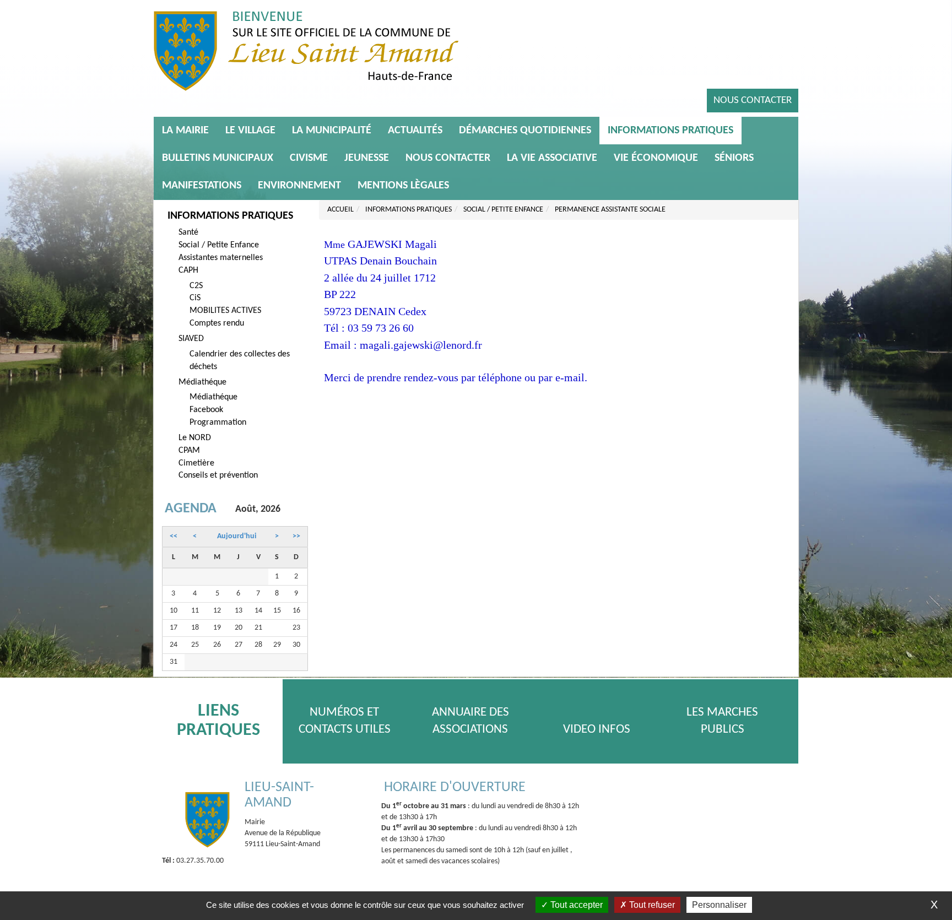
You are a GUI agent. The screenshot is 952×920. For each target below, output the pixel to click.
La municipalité (331, 130)
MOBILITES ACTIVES (225, 310)
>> (296, 536)
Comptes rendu (217, 323)
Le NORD (194, 438)
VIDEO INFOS (596, 729)
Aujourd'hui (236, 536)
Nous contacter (752, 100)
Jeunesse (366, 158)
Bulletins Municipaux (217, 158)
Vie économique (656, 158)
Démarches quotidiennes (525, 130)
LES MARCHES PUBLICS (722, 721)
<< (173, 536)
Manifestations (201, 185)
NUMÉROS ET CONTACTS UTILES (345, 721)
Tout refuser (651, 905)
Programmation (218, 422)
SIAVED (191, 338)
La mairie (185, 130)
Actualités (415, 130)
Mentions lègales (403, 185)
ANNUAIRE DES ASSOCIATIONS (470, 721)
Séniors (734, 158)
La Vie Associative (552, 158)
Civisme (309, 158)
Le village (250, 130)
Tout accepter (575, 905)
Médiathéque (202, 382)
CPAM (189, 450)
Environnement (299, 185)
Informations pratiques (670, 130)
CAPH (188, 270)
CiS (195, 298)
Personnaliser (719, 905)
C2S (196, 286)
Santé (188, 232)
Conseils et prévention (218, 475)
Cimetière (196, 463)
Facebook (206, 409)
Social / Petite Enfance (218, 245)
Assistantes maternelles (220, 257)
